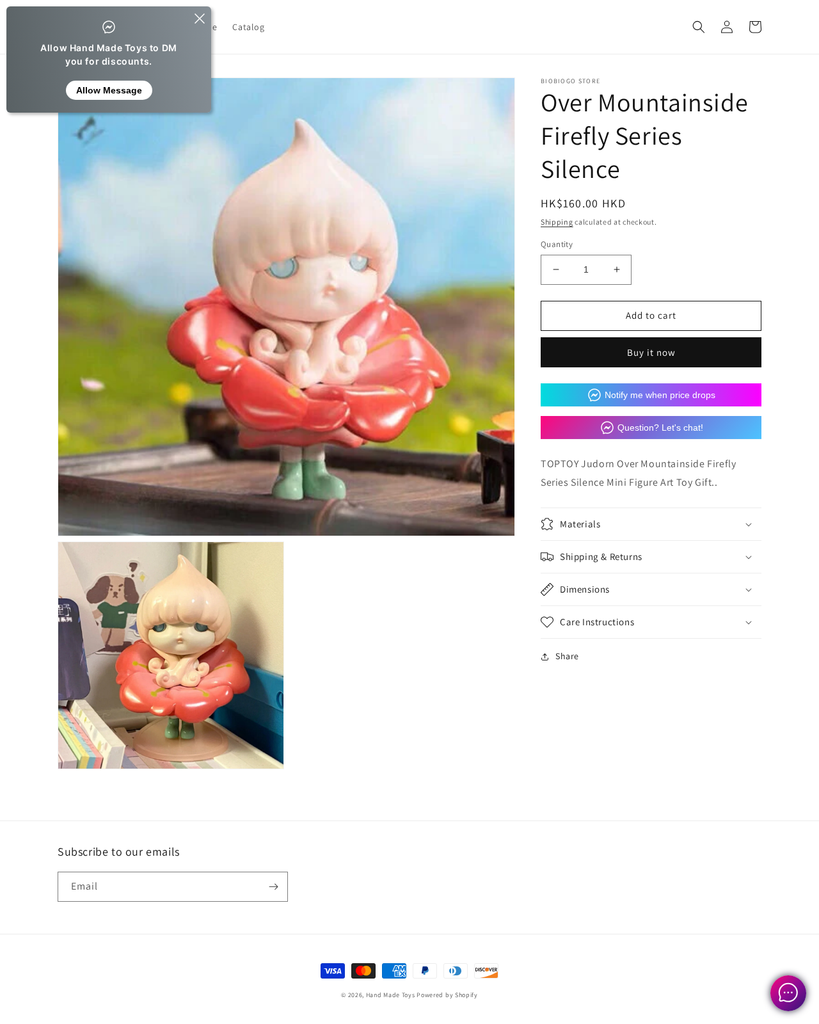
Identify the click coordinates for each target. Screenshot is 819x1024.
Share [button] (567, 656)
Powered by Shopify (447, 995)
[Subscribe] (273, 887)
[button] (699, 27)
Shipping (557, 222)
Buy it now (651, 352)
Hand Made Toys (390, 995)
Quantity (557, 244)
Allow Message (109, 90)
